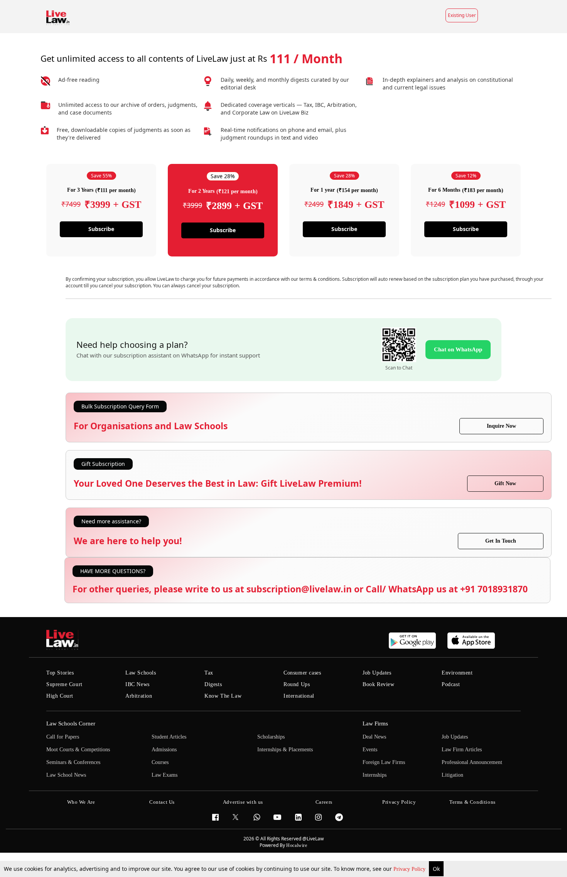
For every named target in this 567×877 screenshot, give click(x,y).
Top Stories (60, 673)
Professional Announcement (472, 762)
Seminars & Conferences (73, 762)
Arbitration (138, 696)
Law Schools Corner (70, 723)
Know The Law (222, 696)
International (299, 696)
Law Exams (164, 775)
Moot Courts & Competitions (78, 749)
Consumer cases (302, 673)
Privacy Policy (410, 869)
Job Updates (377, 673)
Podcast (451, 684)
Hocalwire (296, 845)
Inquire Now (501, 426)
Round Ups (297, 684)
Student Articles (169, 737)
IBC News (137, 684)
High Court (59, 696)
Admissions (164, 749)
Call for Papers (62, 737)
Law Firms (375, 723)
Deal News (374, 737)
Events (370, 749)
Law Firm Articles (462, 749)
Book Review (379, 684)
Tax (208, 673)
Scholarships (271, 737)
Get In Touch (500, 541)
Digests (213, 684)
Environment (457, 673)
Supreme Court (64, 684)
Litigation (452, 775)
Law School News (66, 775)
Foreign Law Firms (384, 762)
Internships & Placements (285, 749)
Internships (374, 775)
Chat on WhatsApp (458, 349)
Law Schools (140, 673)
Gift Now (505, 483)
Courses (160, 762)
